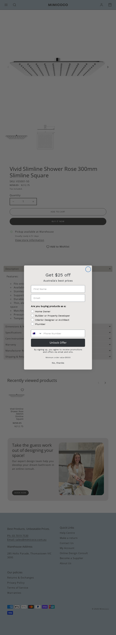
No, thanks (58, 362)
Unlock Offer (58, 342)
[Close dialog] (88, 269)
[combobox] (36, 333)
